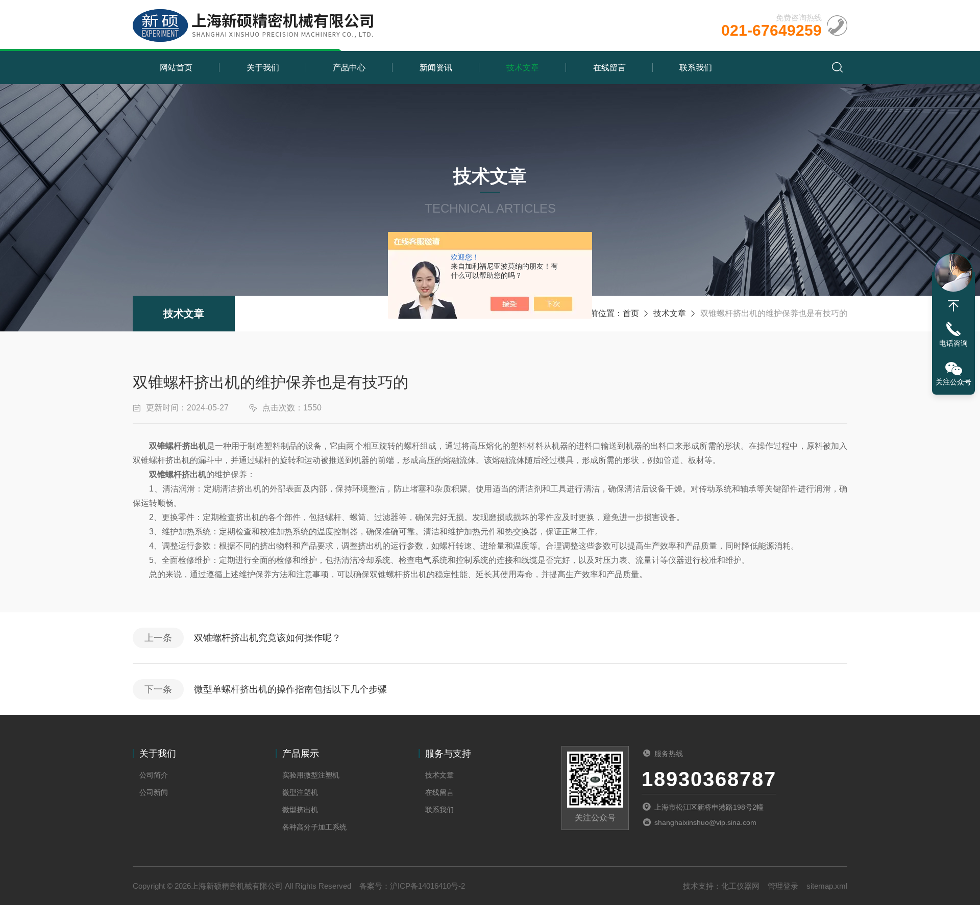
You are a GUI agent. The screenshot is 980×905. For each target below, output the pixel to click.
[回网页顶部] (953, 306)
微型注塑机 (300, 792)
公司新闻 (153, 792)
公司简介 (153, 775)
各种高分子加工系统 (314, 827)
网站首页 (176, 67)
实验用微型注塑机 (310, 775)
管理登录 (783, 886)
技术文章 (522, 67)
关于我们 (263, 67)
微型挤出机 (300, 810)
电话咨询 (953, 343)
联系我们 (695, 67)
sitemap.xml (826, 886)
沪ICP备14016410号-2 (427, 886)
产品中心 (349, 67)
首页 (631, 313)
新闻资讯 (436, 67)
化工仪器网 (740, 886)
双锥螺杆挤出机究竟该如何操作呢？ (267, 638)
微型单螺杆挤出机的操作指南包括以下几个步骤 (290, 689)
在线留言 (609, 67)
